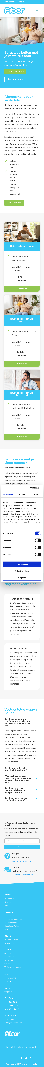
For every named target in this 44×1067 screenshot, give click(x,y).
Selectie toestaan (22, 571)
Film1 (6, 929)
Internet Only (9, 899)
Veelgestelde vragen (12, 967)
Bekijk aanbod (14, 202)
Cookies (19, 1047)
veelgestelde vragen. (22, 861)
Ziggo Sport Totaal (11, 926)
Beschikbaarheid (10, 957)
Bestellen (22, 288)
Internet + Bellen (11, 940)
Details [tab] (22, 494)
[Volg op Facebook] (21, 1058)
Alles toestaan (22, 564)
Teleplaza (21, 1)
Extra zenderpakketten (13, 919)
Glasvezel (8, 902)
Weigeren (22, 578)
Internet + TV (9, 916)
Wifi (6, 905)
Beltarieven (9, 943)
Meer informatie (15, 79)
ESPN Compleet (10, 923)
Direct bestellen (15, 71)
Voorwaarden (32, 1047)
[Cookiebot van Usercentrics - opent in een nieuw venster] (31, 487)
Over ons (7, 953)
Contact (7, 964)
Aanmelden (22, 847)
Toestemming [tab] (8, 494)
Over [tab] (36, 494)
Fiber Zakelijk (9, 1)
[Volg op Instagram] (26, 1058)
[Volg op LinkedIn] (30, 1058)
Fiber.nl (10, 1047)
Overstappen (9, 960)
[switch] (38, 540)
